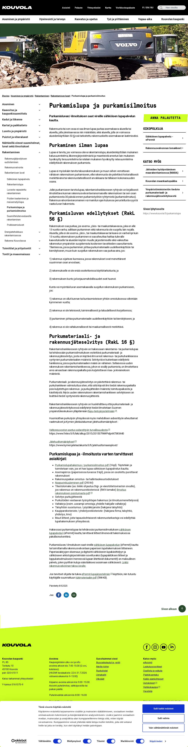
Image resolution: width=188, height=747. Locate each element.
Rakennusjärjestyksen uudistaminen (16, 160)
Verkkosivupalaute (125, 7)
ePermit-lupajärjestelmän (96, 574)
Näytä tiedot (156, 741)
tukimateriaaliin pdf (86, 577)
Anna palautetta (165, 118)
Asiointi (66, 7)
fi (143, 7)
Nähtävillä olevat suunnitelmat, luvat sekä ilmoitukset (21, 144)
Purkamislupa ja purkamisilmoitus (16, 209)
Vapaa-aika (145, 19)
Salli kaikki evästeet (163, 708)
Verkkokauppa (150, 687)
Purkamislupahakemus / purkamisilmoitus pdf (82, 465)
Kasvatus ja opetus (86, 19)
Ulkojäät (100, 679)
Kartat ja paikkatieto (14, 125)
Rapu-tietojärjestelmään (101, 411)
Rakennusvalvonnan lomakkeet (164, 148)
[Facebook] (58, 595)
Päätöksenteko (151, 674)
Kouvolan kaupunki (172, 19)
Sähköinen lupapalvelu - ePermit (159, 138)
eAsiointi (147, 662)
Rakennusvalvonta (14, 167)
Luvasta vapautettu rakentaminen (16, 191)
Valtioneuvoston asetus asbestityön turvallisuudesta (78, 430)
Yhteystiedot (93, 7)
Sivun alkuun (169, 608)
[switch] (87, 741)
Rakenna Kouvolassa (15, 240)
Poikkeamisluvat (15, 225)
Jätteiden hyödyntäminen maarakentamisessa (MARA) (162, 171)
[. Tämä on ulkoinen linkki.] (66, 595)
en (147, 7)
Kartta (108, 7)
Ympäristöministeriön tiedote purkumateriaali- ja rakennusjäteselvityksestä (163, 192)
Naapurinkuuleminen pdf (69, 482)
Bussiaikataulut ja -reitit (108, 662)
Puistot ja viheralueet (15, 137)
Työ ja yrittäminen (118, 19)
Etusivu (5, 96)
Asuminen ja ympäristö (16, 19)
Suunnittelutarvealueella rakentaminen (19, 218)
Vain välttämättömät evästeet (163, 727)
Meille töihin (102, 666)
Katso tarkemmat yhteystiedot (17, 678)
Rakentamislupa (15, 184)
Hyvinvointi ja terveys (52, 19)
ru (151, 7)
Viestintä (147, 691)
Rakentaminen (42, 96)
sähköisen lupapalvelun (107, 544)
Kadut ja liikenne (12, 119)
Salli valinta (163, 718)
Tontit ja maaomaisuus (16, 254)
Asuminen (8, 104)
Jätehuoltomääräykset (61, 441)
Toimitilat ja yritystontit (16, 248)
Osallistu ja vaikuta (152, 670)
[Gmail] (74, 595)
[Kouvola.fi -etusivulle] (18, 645)
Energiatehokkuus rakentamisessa (14, 234)
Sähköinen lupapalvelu (18, 179)
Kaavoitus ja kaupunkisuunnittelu (14, 112)
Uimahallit (101, 674)
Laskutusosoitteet (152, 666)
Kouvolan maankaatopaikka (161, 181)
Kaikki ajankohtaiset (153, 679)
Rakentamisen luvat (60, 96)
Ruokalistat (102, 670)
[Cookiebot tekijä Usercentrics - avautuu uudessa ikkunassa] (19, 741)
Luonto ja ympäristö (14, 131)
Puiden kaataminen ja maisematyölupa (17, 200)
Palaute (79, 7)
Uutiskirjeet (149, 683)
